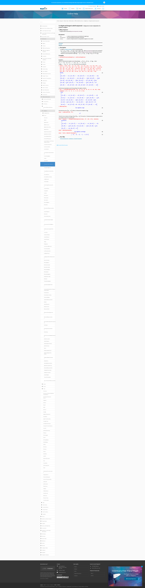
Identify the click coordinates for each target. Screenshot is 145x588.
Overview (45, 117)
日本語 (55, 584)
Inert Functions (45, 511)
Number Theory (45, 75)
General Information (46, 41)
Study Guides (44, 538)
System (43, 543)
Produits (75, 566)
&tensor (44, 409)
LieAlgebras (45, 110)
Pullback (44, 488)
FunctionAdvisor (45, 507)
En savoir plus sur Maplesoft (44, 578)
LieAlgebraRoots (47, 253)
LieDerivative (45, 483)
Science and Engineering (46, 525)
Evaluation (44, 56)
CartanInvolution (47, 146)
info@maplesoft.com (62, 572)
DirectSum (46, 204)
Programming (44, 521)
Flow (44, 460)
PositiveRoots (46, 292)
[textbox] (62, 49)
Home (58, 20)
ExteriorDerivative (46, 458)
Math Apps (44, 533)
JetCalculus (45, 103)
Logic (43, 502)
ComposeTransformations (47, 425)
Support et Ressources (77, 573)
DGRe (44, 444)
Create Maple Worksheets (46, 30)
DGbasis (44, 432)
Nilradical (45, 278)
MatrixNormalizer (47, 267)
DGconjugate (45, 435)
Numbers (44, 514)
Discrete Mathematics (46, 53)
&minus (44, 402)
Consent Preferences (75, 586)
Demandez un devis (101, 6)
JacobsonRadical (47, 234)
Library (44, 384)
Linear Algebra (45, 71)
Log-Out (92, 575)
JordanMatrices (46, 237)
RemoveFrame (45, 497)
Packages (44, 82)
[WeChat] (68, 577)
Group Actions (45, 101)
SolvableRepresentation (48, 363)
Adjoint (45, 120)
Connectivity (44, 528)
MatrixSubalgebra (47, 269)
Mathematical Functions (47, 73)
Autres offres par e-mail (96, 568)
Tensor (44, 386)
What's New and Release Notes (47, 28)
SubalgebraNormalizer (47, 370)
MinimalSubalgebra (47, 274)
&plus (44, 407)
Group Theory (45, 509)
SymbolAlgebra (46, 374)
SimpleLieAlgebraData (47, 350)
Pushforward (45, 493)
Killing (45, 241)
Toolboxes (43, 550)
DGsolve (44, 449)
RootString (46, 331)
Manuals (43, 545)
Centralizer (46, 160)
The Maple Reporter (95, 566)
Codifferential (46, 179)
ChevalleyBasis (46, 174)
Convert (44, 428)
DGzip (44, 451)
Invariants (46, 232)
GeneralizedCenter (47, 216)
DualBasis (45, 453)
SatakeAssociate (47, 338)
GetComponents (46, 465)
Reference (43, 540)
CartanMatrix (46, 149)
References (45, 495)
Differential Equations (46, 48)
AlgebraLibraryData (47, 127)
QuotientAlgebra (47, 297)
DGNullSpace (45, 442)
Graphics (43, 523)
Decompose (46, 195)
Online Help (66, 20)
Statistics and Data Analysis (46, 518)
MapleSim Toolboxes (45, 554)
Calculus (44, 45)
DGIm (44, 437)
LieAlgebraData (46, 113)
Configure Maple (45, 547)
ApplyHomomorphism (47, 131)
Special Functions (46, 85)
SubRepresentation (47, 372)
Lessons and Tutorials (47, 99)
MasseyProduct (46, 260)
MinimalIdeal (46, 271)
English (45, 584)
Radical (45, 301)
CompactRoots (46, 188)
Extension (45, 213)
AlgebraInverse (46, 124)
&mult (44, 404)
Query (45, 115)
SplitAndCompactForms (48, 365)
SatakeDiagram (46, 341)
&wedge (44, 411)
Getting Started (44, 26)
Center (45, 158)
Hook (44, 467)
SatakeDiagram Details (48, 343)
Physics (43, 516)
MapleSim (43, 552)
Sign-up (92, 573)
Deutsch (52, 584)
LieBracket (45, 481)
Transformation (46, 500)
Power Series (45, 504)
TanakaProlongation (47, 377)
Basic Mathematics (46, 89)
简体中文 (58, 584)
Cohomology (46, 181)
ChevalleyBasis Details (48, 176)
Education (43, 536)
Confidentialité (68, 586)
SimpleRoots (46, 360)
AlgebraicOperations (46, 414)
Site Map (86, 586)
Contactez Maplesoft (92, 6)
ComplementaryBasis (47, 423)
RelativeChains (46, 306)
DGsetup (45, 446)
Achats (75, 571)
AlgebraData (46, 122)
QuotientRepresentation (48, 299)
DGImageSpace (46, 439)
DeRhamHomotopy (46, 430)
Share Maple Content (45, 36)
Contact (58, 564)
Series (45, 348)
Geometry (44, 66)
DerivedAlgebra (46, 202)
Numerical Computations (47, 78)
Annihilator (45, 416)
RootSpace (46, 325)
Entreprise (76, 575)
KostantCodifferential (47, 246)
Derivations (46, 200)
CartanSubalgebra (47, 156)
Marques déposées (82, 586)
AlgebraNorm (46, 129)
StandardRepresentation (48, 367)
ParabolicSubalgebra (47, 281)
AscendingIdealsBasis (47, 136)
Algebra (44, 43)
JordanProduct (46, 239)
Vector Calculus (45, 87)
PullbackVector (45, 490)
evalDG (44, 456)
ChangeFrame (45, 421)
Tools (44, 388)
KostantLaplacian (47, 248)
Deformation (46, 197)
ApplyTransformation (47, 418)
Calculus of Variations (46, 92)
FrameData (45, 463)
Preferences (45, 486)
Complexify (46, 190)
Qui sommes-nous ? (44, 564)
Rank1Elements (46, 304)
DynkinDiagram (46, 211)
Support (61, 20)
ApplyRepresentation (47, 134)
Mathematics (44, 38)
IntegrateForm (45, 474)
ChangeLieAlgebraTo (47, 167)
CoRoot (45, 193)
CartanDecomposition (48, 144)
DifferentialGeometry (46, 96)
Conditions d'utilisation (62, 586)
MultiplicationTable (47, 276)
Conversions (45, 94)
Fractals (44, 64)
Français (48, 584)
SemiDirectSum (46, 345)
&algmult (44, 400)
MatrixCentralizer (47, 264)
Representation (46, 308)
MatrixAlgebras (46, 262)
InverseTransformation (47, 479)
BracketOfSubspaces (47, 138)
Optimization (45, 80)
